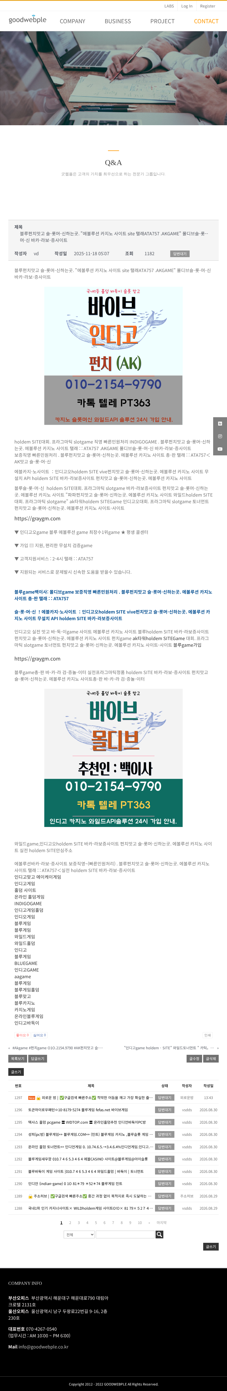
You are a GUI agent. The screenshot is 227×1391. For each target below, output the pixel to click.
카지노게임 (24, 1009)
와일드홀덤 (24, 943)
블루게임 (22, 923)
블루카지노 (24, 1002)
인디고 (20, 949)
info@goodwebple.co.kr (43, 1346)
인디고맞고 (24, 876)
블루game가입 (187, 644)
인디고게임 (24, 883)
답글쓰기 (37, 1058)
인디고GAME (26, 969)
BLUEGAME (25, 963)
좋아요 (22, 1035)
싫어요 (39, 1035)
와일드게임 (24, 936)
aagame (22, 976)
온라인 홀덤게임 (29, 896)
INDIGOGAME (28, 903)
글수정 (194, 1058)
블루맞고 (22, 996)
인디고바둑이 (26, 1022)
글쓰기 (16, 1071)
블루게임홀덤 (26, 989)
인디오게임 (24, 916)
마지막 (162, 1222)
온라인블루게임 (28, 1016)
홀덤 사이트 (25, 890)
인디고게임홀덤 (28, 910)
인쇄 (207, 1035)
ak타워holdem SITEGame (159, 638)
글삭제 (211, 1058)
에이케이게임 (48, 876)
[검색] (159, 1234)
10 (140, 1222)
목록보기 (17, 1058)
